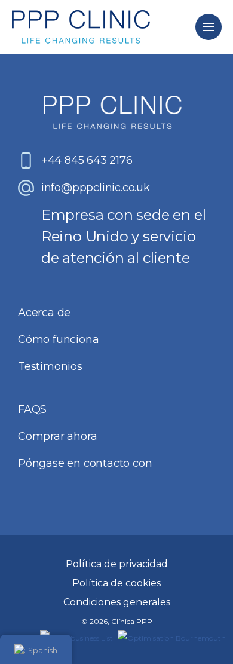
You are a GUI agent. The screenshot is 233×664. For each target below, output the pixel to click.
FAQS (32, 409)
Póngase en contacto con (85, 463)
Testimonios (50, 366)
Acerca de (44, 312)
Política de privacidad (117, 564)
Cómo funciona (58, 339)
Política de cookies (116, 583)
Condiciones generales (116, 602)
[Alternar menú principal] (208, 26)
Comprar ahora (57, 436)
